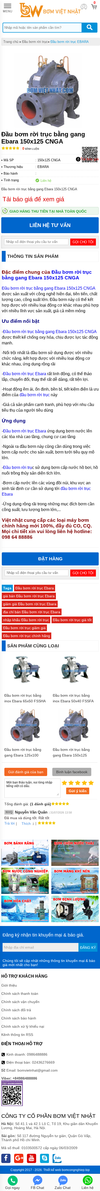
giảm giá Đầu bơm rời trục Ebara (29, 604)
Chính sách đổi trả (16, 1010)
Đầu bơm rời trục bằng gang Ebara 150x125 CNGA (47, 274)
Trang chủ (10, 42)
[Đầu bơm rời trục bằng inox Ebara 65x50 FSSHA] (26, 688)
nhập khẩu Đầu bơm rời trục (26, 620)
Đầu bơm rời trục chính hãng (26, 636)
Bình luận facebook (71, 772)
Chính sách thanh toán (19, 993)
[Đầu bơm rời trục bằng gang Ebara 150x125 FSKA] (74, 742)
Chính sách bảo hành (18, 1018)
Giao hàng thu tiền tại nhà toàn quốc (48, 211)
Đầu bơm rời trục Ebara (24, 374)
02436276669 (43, 1062)
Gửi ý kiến (78, 791)
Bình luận (30, 148)
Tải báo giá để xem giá (33, 199)
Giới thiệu (9, 985)
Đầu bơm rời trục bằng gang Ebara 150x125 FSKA (71, 755)
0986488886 (37, 1054)
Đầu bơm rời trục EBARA (70, 42)
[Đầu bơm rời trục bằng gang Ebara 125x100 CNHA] (26, 742)
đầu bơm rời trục (34, 395)
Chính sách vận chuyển (20, 1002)
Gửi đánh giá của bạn (25, 772)
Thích (26, 823)
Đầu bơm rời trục (35, 42)
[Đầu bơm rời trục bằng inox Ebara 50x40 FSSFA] (74, 688)
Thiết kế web (52, 1170)
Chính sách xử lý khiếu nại (22, 1026)
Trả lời (9, 823)
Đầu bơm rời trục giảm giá (24, 628)
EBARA (43, 167)
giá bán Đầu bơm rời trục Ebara (29, 596)
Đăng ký (88, 948)
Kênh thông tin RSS (17, 1035)
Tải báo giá (90, 159)
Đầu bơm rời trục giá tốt (72, 620)
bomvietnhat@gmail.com (37, 1070)
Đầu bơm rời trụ (17, 467)
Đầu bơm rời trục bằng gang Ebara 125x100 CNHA (22, 755)
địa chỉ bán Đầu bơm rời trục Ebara (31, 612)
